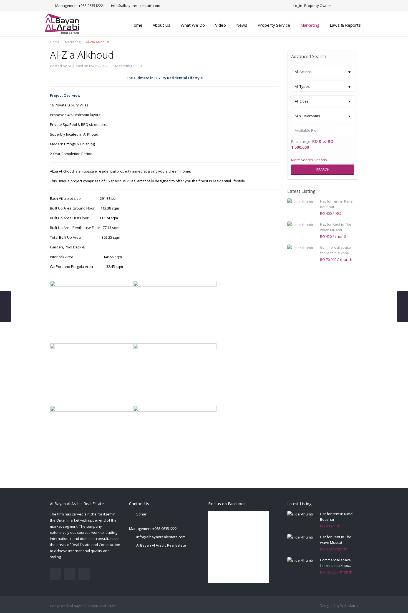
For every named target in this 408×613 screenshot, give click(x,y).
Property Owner (317, 5)
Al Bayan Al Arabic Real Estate (161, 545)
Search (322, 169)
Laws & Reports (345, 25)
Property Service (274, 25)
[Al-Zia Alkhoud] (91, 311)
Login (297, 5)
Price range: (301, 141)
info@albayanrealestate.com (160, 536)
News (241, 25)
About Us (161, 25)
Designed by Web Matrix (339, 605)
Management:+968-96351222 (153, 528)
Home (136, 25)
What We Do (193, 25)
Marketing (309, 25)
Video (220, 25)
